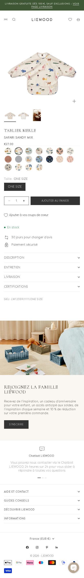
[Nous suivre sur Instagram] (37, 547)
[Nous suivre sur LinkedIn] (56, 547)
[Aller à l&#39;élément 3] (37, 115)
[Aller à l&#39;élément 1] (10, 115)
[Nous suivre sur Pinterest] (47, 547)
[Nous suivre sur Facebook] (27, 547)
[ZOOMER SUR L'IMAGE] (74, 101)
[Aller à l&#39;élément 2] (23, 115)
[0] (70, 19)
